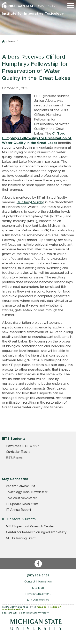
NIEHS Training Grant (21, 538)
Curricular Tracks (18, 451)
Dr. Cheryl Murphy (30, 202)
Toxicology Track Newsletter (27, 492)
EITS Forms (14, 457)
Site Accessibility (38, 599)
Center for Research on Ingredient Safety (36, 532)
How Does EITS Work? (22, 446)
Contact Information (38, 581)
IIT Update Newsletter (22, 504)
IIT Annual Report (18, 509)
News (11, 41)
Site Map (38, 587)
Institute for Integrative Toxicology (33, 13)
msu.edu (41, 607)
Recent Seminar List (20, 486)
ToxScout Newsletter (21, 498)
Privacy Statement (38, 593)
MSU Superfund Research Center (30, 526)
